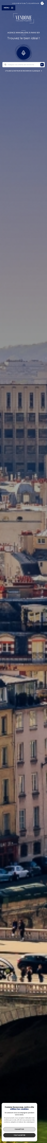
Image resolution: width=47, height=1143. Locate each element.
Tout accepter (19, 1135)
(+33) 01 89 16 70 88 (18, 3)
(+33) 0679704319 (33, 3)
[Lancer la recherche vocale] (23, 52)
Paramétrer (19, 1129)
